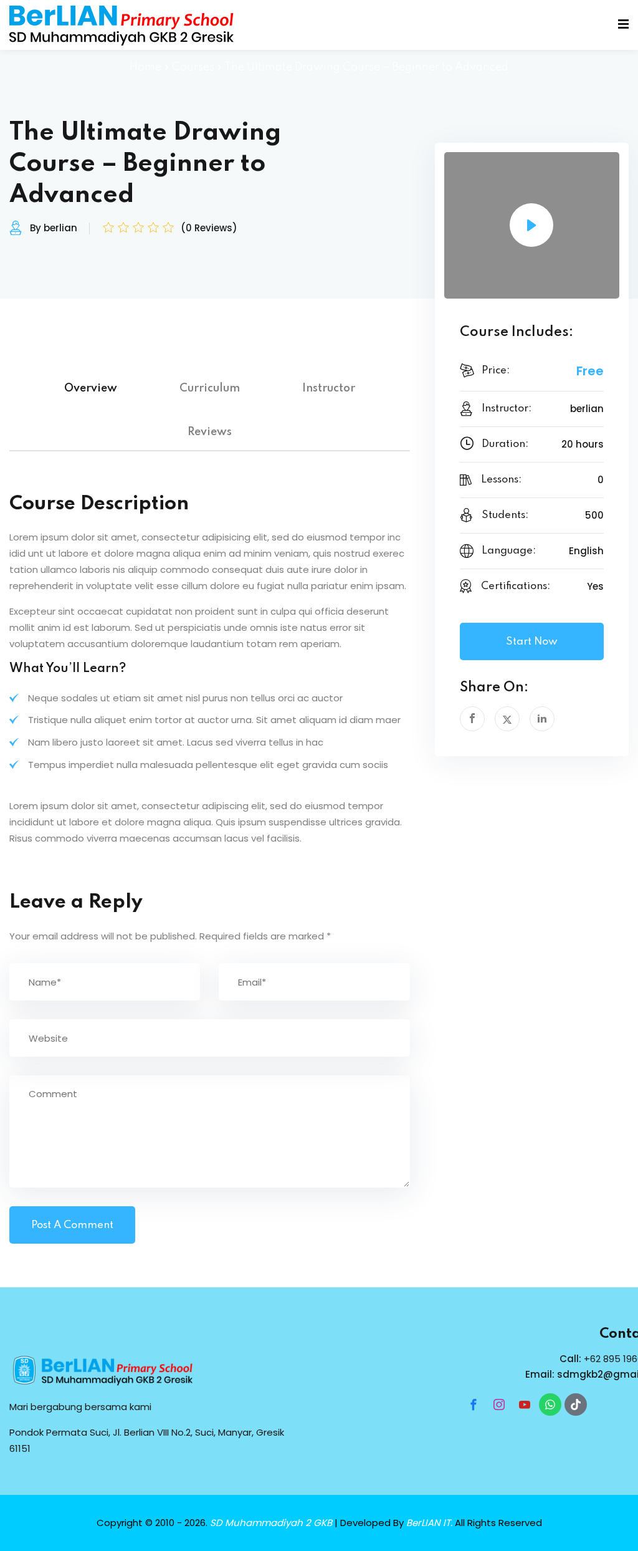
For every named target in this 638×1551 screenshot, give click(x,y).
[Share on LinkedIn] (542, 718)
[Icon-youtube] (524, 1404)
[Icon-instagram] (499, 1404)
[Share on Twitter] (507, 718)
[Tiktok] (575, 1404)
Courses (193, 67)
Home (145, 67)
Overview (90, 388)
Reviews (210, 432)
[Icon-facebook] (473, 1404)
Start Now (532, 641)
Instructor (328, 388)
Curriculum (209, 388)
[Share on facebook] (472, 718)
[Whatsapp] (550, 1404)
